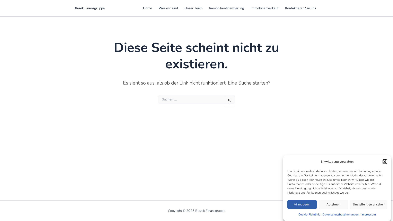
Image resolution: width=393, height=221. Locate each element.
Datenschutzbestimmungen (340, 214)
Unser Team (193, 8)
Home (147, 8)
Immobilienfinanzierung (226, 8)
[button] (385, 162)
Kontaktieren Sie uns (300, 8)
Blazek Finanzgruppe (89, 8)
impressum (368, 214)
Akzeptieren (302, 205)
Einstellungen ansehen (368, 205)
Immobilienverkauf (265, 8)
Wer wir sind (168, 8)
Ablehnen (333, 205)
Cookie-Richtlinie (309, 214)
